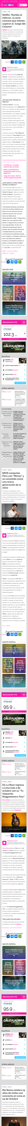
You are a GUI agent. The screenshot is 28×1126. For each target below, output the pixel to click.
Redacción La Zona (12, 67)
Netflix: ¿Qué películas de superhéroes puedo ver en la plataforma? (12, 171)
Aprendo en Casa (5, 1)
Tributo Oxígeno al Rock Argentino (20, 772)
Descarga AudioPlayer (14, 1)
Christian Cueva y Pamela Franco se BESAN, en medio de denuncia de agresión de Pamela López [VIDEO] (19, 427)
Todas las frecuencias (14, 339)
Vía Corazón (19, 397)
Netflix (4, 30)
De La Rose (13, 889)
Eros (3, 625)
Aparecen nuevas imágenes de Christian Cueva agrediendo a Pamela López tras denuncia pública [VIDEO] (19, 445)
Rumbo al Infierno (12, 251)
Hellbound (5, 253)
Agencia (12, 253)
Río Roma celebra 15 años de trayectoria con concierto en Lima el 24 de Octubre (20, 393)
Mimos (8, 625)
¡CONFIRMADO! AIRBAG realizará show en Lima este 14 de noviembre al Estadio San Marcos (20, 401)
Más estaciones (22, 1)
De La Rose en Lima (16, 927)
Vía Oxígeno (19, 404)
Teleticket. (17, 810)
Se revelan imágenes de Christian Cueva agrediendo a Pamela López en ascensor (19, 436)
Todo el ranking (20, 383)
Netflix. (19, 247)
